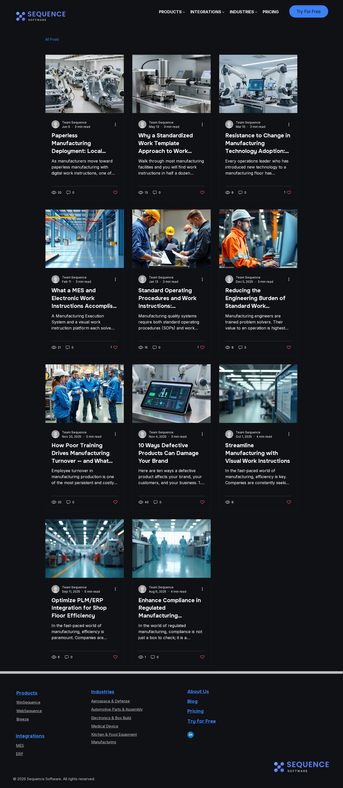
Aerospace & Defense (110, 701)
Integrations (30, 736)
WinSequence (28, 702)
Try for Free (201, 721)
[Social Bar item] (190, 734)
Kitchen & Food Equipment (114, 734)
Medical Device (104, 726)
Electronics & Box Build (111, 718)
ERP (19, 754)
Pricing (195, 711)
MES (20, 745)
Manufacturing (103, 742)
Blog (192, 701)
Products (26, 693)
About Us (198, 691)
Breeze (22, 719)
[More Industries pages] (256, 12)
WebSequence (29, 711)
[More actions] (117, 124)
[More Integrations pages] (223, 12)
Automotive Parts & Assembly (117, 709)
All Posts (52, 39)
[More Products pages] (184, 12)
